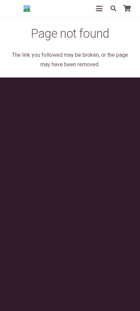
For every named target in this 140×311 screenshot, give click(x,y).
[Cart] (127, 8)
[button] (99, 8)
